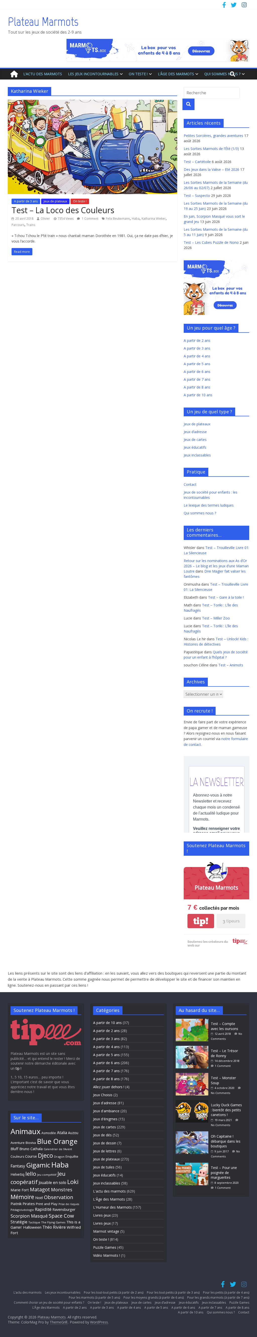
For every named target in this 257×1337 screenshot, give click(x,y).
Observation (58, 1197)
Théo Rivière (54, 1227)
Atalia (62, 1132)
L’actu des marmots (42, 73)
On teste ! (138, 73)
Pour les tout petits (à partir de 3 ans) (173, 1292)
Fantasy (18, 1166)
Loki (73, 1182)
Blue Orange (57, 1141)
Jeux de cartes (195, 439)
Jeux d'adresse (104, 1102)
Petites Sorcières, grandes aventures (213, 135)
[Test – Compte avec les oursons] (193, 1021)
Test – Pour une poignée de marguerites (224, 1172)
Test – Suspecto (197, 195)
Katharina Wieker (154, 218)
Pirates (29, 1203)
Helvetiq (17, 1174)
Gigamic (38, 1164)
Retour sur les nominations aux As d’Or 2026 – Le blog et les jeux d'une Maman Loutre (216, 566)
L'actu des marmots (109, 1191)
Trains (30, 225)
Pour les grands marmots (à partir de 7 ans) (218, 1297)
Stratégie (19, 1222)
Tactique (34, 1222)
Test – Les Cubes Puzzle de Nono (211, 242)
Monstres (61, 1189)
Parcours (18, 225)
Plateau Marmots (43, 21)
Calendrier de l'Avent (58, 1149)
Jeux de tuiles (103, 1167)
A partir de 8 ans (197, 387)
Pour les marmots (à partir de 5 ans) (94, 1297)
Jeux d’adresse (195, 431)
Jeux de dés (102, 1135)
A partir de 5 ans (197, 363)
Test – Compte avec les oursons (224, 1026)
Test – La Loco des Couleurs (63, 210)
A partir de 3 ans (26, 201)
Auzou (73, 1132)
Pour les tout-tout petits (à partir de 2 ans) (113, 1292)
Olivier (45, 218)
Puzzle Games (104, 1247)
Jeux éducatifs (195, 447)
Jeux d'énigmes (105, 1119)
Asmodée (48, 1133)
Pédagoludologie (22, 1210)
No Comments (220, 1093)
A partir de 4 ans (197, 356)
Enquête (72, 1156)
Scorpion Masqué (29, 1216)
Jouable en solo (52, 1182)
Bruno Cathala (31, 1148)
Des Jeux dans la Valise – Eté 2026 (211, 169)
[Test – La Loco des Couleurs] (92, 103)
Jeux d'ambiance (106, 1111)
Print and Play (46, 1204)
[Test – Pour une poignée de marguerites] (193, 1165)
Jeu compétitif (46, 1174)
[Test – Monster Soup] (193, 1075)
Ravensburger (63, 1209)
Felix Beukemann (118, 218)
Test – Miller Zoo (216, 618)
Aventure (18, 1142)
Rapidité (43, 1209)
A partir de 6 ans (197, 371)
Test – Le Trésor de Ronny (224, 1053)
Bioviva (31, 1143)
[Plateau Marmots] (14, 74)
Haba (136, 218)
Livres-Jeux (102, 1215)
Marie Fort (20, 1189)
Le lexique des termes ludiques (209, 505)
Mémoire (22, 1197)
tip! (200, 921)
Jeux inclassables (197, 455)
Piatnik (16, 1203)
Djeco (45, 1155)
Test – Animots (230, 665)
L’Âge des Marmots (176, 73)
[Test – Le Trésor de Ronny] (193, 1048)
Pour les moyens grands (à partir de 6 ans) (153, 1297)
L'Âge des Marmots (109, 1199)
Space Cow (61, 1215)
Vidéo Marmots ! (106, 1255)
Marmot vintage (106, 1231)
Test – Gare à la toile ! (226, 597)
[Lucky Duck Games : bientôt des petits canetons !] (193, 1102)
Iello (30, 1173)
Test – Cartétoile (197, 161)
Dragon (59, 1156)
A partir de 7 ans (197, 379)
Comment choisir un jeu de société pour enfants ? (49, 1302)
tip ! (18, 1068)
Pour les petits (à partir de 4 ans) (226, 1292)
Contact (190, 484)
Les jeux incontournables (93, 73)
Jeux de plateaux (55, 201)
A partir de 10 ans (198, 394)
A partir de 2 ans (197, 340)
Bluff (14, 1148)
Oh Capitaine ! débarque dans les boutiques (225, 1141)
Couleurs (17, 1156)
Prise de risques (68, 1204)
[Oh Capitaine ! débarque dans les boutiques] (193, 1133)
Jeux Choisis (102, 1094)
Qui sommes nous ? (222, 73)
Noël (39, 1197)
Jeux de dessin (104, 1143)
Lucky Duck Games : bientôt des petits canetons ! (226, 1110)
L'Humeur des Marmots (112, 1207)
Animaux (25, 1131)
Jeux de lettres (104, 1151)
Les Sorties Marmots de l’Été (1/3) (211, 148)
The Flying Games (53, 1222)
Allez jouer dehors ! (108, 1086)
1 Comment (89, 218)
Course (31, 1156)
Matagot (40, 1189)
